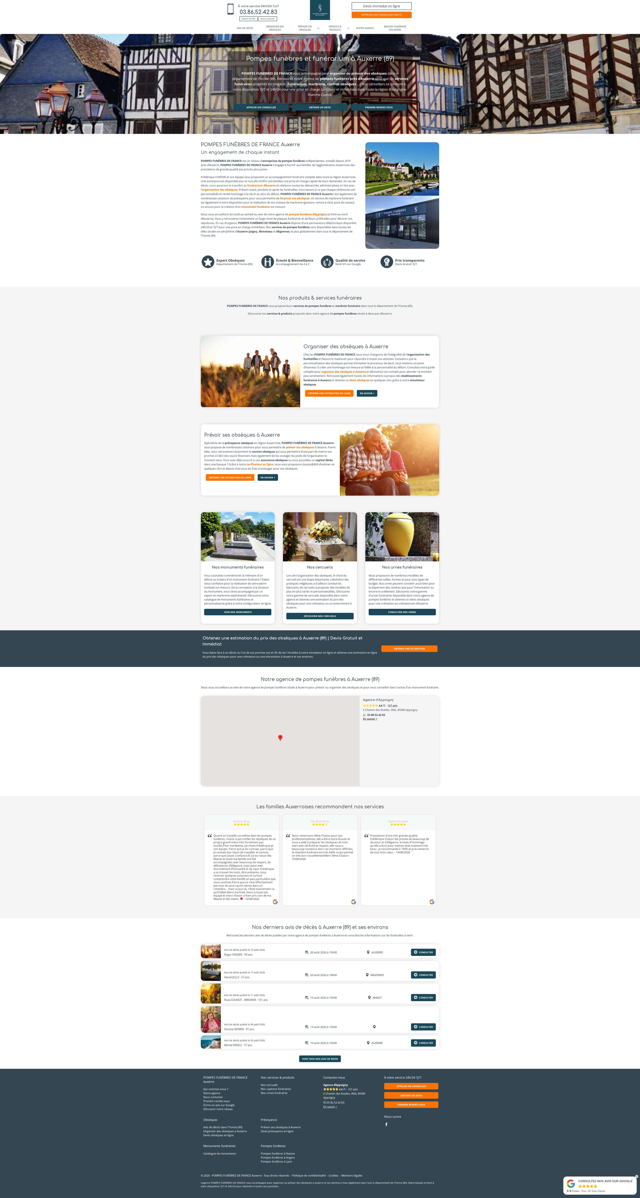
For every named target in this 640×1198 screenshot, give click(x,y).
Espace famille (248, 18)
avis (393, 705)
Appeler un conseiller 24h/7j (382, 15)
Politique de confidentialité (309, 1175)
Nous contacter (268, 18)
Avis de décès (245, 28)
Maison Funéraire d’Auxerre (395, 28)
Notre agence (365, 28)
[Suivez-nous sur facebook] (388, 1124)
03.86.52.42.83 (258, 12)
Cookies (333, 1175)
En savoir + (370, 719)
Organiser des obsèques (275, 28)
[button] (280, 738)
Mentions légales (351, 1175)
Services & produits (335, 28)
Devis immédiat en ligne (381, 6)
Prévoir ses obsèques (305, 28)
